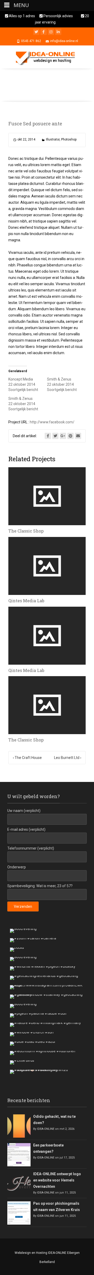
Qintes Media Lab (26, 600)
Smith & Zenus (59, 379)
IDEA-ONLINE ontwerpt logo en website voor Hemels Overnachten (57, 1180)
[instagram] (51, 32)
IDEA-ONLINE (45, 1129)
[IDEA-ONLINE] (47, 56)
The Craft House (27, 758)
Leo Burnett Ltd (67, 758)
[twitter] (36, 32)
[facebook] (43, 32)
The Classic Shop (26, 531)
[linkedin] (58, 32)
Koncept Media (20, 379)
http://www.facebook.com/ (52, 422)
